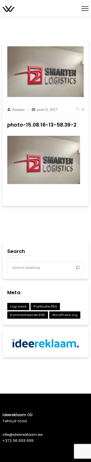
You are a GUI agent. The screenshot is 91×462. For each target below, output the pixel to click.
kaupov (18, 109)
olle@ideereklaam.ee (22, 434)
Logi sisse (18, 306)
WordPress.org (65, 315)
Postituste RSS (45, 306)
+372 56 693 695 (18, 440)
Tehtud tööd (14, 420)
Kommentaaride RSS (27, 315)
